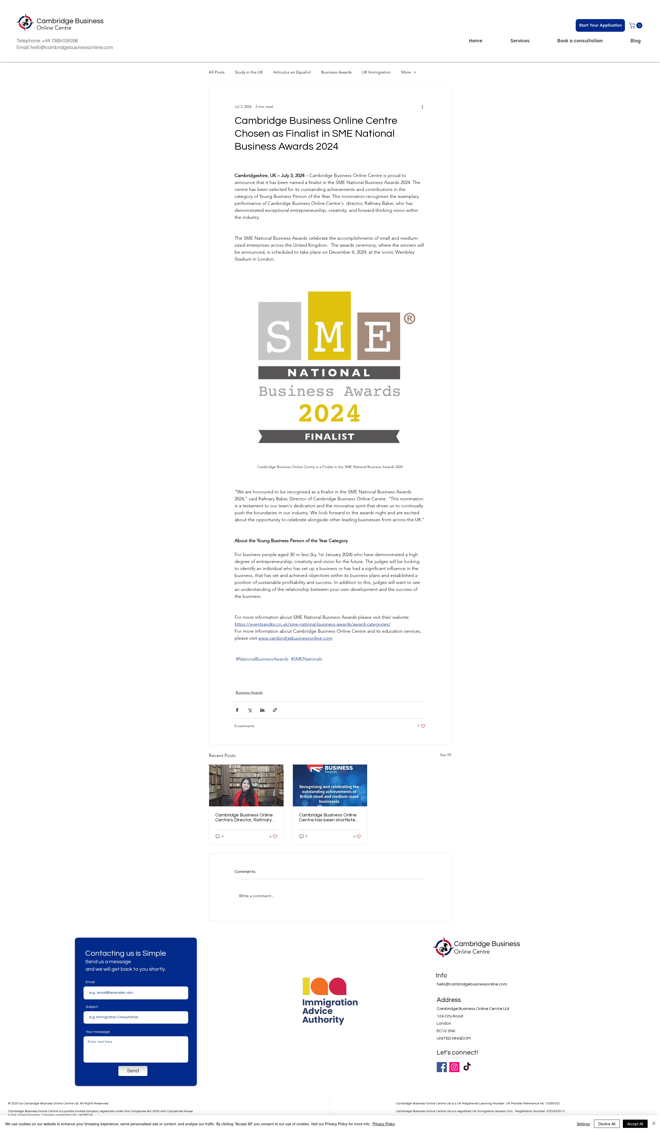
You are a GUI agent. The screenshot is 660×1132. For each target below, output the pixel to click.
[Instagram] (454, 1067)
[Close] (654, 1124)
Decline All (606, 1123)
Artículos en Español (292, 72)
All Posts (217, 72)
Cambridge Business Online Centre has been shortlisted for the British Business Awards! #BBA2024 (328, 817)
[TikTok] (467, 1067)
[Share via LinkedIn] (262, 710)
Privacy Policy (384, 1123)
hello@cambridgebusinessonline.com (472, 984)
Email (90, 982)
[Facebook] (442, 1067)
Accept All (635, 1123)
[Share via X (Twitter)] (249, 710)
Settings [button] (583, 1123)
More (406, 72)
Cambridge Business (70, 21)
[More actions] (422, 106)
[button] (636, 25)
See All (445, 754)
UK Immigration (376, 72)
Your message (98, 1032)
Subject (92, 1007)
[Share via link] (275, 710)
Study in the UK (249, 72)
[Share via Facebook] (237, 710)
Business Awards (336, 72)
